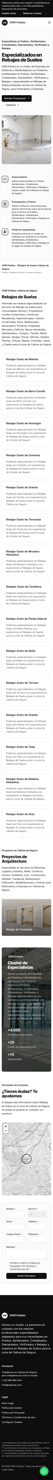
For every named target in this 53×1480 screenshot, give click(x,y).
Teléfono (33, 1221)
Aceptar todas (9, 13)
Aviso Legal (8, 1403)
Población (34, 1234)
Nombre (11, 1209)
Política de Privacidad (13, 1412)
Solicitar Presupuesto (15, 98)
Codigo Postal (14, 1234)
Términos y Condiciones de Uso (18, 1417)
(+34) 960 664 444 (12, 1380)
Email (9, 1221)
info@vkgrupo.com (12, 1385)
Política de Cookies (12, 1407)
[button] (26, 1159)
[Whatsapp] (44, 1471)
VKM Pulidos (17, 22)
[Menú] (49, 23)
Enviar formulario (26, 1276)
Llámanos (11, 105)
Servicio (33, 1209)
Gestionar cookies (32, 13)
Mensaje (11, 1247)
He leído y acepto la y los (25, 1266)
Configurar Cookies (12, 1422)
